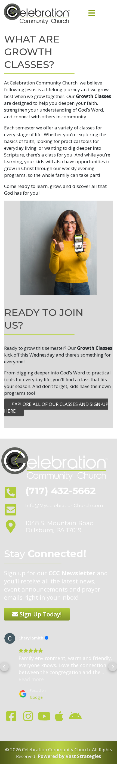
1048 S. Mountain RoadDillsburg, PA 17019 (59, 527)
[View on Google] (9, 638)
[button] (4, 666)
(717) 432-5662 (60, 491)
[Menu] (91, 13)
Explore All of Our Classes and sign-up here (56, 407)
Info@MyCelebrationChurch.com (64, 505)
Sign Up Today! (39, 614)
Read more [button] (31, 679)
